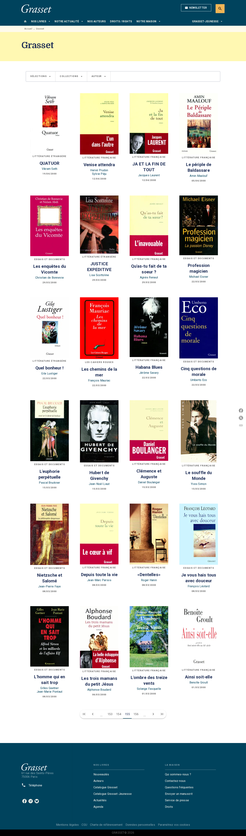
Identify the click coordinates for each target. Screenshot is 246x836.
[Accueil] (36, 8)
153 (110, 714)
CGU (84, 824)
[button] (196, 7)
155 (127, 714)
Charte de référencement (106, 824)
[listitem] (24, 801)
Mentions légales (67, 824)
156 (135, 714)
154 (118, 714)
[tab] (25, 21)
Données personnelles (140, 824)
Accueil (28, 29)
